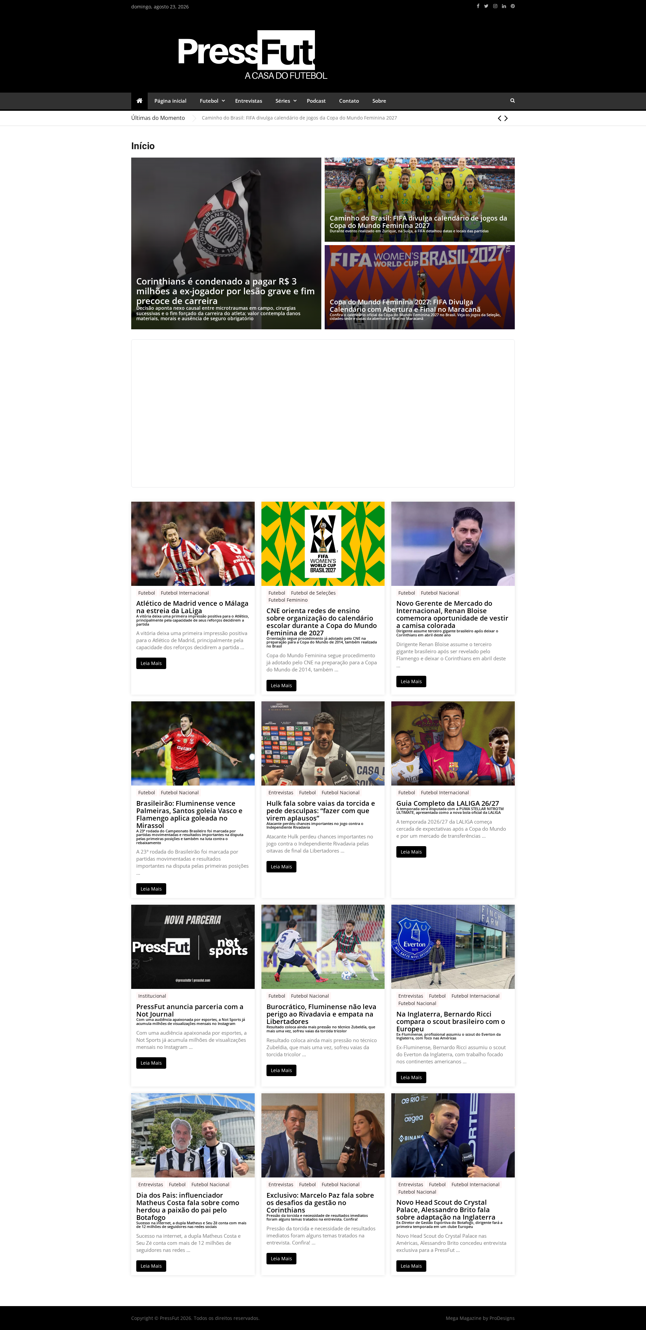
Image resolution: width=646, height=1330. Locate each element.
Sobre (379, 100)
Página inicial (170, 100)
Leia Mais (151, 663)
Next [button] (506, 118)
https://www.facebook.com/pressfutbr (478, 6)
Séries (283, 100)
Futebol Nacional (440, 593)
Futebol (209, 100)
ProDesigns (502, 1318)
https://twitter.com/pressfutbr (486, 6)
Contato (349, 100)
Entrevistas (248, 100)
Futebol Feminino (288, 600)
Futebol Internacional (185, 593)
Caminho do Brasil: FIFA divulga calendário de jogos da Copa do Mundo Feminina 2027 (299, 117)
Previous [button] (499, 118)
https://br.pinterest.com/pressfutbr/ (513, 6)
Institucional (152, 996)
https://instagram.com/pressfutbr (495, 6)
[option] (358, 117)
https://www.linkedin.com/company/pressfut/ (504, 6)
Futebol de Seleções (313, 593)
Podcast (316, 100)
